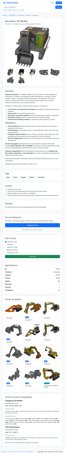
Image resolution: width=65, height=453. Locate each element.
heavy (8, 177)
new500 (10, 10)
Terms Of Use (12, 452)
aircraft (21, 10)
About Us (4, 452)
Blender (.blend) (12, 250)
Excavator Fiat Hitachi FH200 (51, 386)
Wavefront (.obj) (12, 247)
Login (52, 3)
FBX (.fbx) (10, 244)
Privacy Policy (22, 452)
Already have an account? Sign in (32, 229)
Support (30, 452)
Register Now (32, 225)
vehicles (15, 177)
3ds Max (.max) (12, 242)
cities (14, 10)
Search (58, 7)
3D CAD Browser (10, 2)
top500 (5, 10)
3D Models (12, 15)
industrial (31, 177)
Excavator (10, 318)
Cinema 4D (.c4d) (12, 253)
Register (58, 3)
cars (17, 10)
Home (5, 15)
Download (32, 256)
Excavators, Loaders (24, 15)
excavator (23, 177)
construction (41, 177)
